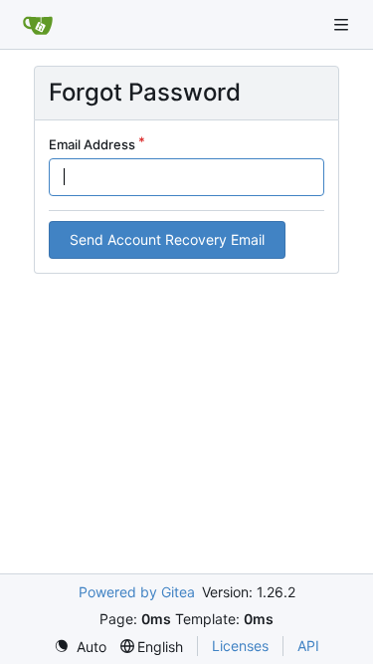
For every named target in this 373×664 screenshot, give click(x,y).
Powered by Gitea (137, 591)
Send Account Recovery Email (167, 239)
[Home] (38, 25)
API (308, 645)
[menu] (80, 646)
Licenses (240, 645)
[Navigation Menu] (343, 24)
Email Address (92, 144)
